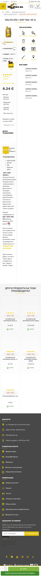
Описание (6, 150)
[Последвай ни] (7, 557)
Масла (8, 12)
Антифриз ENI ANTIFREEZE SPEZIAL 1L (10, 358)
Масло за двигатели (10, 14)
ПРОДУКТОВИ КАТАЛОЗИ (8, 247)
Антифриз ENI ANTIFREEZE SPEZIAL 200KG (30, 359)
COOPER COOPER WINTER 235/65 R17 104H (31, 96)
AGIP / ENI (10, 316)
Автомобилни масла (18, 12)
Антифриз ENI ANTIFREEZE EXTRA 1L (10, 320)
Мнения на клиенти (12, 150)
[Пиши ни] (22, 557)
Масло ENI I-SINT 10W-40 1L (28, 14)
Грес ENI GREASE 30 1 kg (10, 396)
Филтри (5, 95)
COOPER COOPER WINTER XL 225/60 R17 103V (31, 69)
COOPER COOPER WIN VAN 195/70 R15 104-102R (31, 89)
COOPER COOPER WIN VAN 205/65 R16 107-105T (31, 82)
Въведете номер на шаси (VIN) (8, 120)
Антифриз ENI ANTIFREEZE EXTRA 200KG (31, 320)
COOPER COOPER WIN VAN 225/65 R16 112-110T (31, 75)
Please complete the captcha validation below (9, 544)
